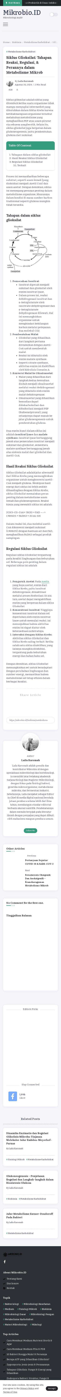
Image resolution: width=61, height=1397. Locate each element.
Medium (9, 1309)
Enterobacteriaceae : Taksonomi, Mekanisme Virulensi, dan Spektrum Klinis (40, 1036)
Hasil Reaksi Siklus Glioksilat (29, 158)
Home (6, 42)
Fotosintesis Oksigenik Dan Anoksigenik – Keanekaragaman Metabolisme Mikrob (38, 880)
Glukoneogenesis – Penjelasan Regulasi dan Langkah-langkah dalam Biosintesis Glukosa (29, 1179)
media (45, 581)
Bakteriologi (12, 1304)
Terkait (21, 165)
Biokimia (16, 42)
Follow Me (30, 831)
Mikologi (37, 1324)
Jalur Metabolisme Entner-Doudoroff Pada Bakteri (29, 1215)
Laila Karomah (26, 81)
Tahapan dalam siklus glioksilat (31, 154)
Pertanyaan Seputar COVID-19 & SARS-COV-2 (39, 862)
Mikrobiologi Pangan (42, 1314)
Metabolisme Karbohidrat (37, 42)
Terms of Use (10, 1392)
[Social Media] (30, 1096)
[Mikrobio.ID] (12, 1254)
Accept (52, 1388)
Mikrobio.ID (22, 13)
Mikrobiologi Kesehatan (37, 1304)
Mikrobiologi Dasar (15, 1314)
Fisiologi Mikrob (28, 1309)
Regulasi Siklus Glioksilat (27, 161)
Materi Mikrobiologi (16, 1324)
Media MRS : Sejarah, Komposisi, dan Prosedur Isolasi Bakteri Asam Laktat (10, 1034)
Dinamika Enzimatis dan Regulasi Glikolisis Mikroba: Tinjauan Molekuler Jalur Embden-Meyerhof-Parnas (29, 1138)
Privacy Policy (27, 1388)
